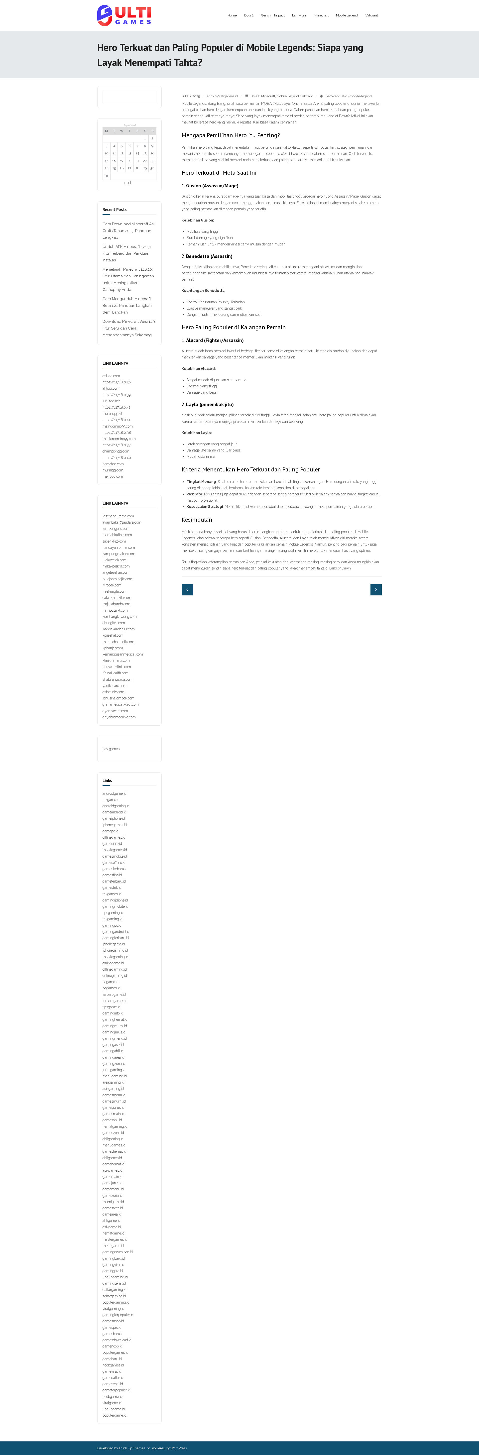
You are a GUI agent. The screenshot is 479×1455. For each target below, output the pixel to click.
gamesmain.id (113, 1114)
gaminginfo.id (113, 1013)
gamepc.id (111, 831)
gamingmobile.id (115, 906)
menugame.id (113, 1246)
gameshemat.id (114, 1151)
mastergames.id (115, 1239)
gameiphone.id (114, 818)
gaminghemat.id (115, 1019)
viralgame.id (112, 1403)
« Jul (127, 183)
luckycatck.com (114, 560)
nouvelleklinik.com (117, 667)
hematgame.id (113, 1233)
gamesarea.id (113, 1208)
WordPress (178, 1448)
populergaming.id (116, 1302)
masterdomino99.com (119, 439)
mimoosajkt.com (115, 610)
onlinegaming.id (115, 976)
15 (144, 153)
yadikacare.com (114, 686)
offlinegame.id (113, 963)
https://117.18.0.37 (116, 445)
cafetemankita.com (117, 598)
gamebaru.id (112, 1359)
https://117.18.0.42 (116, 407)
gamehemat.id (113, 1164)
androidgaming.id (116, 806)
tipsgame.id (111, 1007)
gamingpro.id (113, 1271)
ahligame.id (111, 1221)
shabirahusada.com (117, 679)
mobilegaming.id (115, 957)
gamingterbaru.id (116, 938)
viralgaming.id (113, 1309)
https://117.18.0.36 (117, 382)
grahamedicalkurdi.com (121, 704)
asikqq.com (111, 376)
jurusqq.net (111, 401)
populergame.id (114, 1415)
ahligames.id (112, 1158)
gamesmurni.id (114, 1101)
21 (137, 161)
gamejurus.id (112, 1183)
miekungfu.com (114, 591)
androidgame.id (114, 793)
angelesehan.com (116, 572)
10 (106, 153)
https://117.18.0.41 (116, 420)
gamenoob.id (112, 1346)
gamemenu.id (113, 1189)
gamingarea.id (113, 1057)
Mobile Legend (288, 96)
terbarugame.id (114, 995)
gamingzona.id (114, 1064)
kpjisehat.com (113, 635)
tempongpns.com (116, 529)
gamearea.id (112, 1214)
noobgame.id (112, 1397)
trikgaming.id (112, 919)
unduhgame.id (114, 1409)
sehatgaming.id (114, 1296)
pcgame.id (111, 982)
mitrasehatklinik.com (118, 642)
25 (114, 168)
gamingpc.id (112, 925)
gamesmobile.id (115, 856)
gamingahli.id (113, 1051)
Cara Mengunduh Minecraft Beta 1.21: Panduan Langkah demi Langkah (127, 306)
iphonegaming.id (115, 950)
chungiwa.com (114, 623)
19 (121, 161)
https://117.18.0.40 (117, 458)
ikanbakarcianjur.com (119, 629)
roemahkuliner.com (117, 535)
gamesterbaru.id (115, 869)
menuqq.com (113, 476)
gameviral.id (112, 1371)
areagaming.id (113, 1082)
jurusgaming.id (114, 1070)
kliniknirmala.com (116, 661)
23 (152, 161)
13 (129, 153)
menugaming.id (115, 1076)
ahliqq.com (111, 388)
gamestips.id (112, 875)
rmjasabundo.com (116, 604)
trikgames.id (112, 894)
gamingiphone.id (115, 900)
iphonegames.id (115, 825)
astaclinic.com (113, 692)
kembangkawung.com (120, 617)
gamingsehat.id (114, 1283)
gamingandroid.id (116, 932)
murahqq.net (112, 414)
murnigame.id (113, 1202)
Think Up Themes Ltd (134, 1448)
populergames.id (115, 1352)
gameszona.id (113, 1133)
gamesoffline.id (114, 863)
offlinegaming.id (115, 969)
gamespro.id (112, 1328)
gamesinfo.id (112, 844)
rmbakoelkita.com (116, 566)
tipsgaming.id (113, 913)
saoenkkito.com (114, 541)
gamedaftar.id (113, 1378)
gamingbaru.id (114, 1258)
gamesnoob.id (113, 1321)
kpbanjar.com (113, 648)
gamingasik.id (113, 1045)
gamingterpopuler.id (118, 1315)
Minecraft (268, 96)
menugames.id (114, 1145)
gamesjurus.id (113, 1108)
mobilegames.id (115, 850)
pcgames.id (111, 988)
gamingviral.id (113, 1265)
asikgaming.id (113, 1089)
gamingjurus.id (114, 1032)
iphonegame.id (114, 944)
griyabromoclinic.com (119, 717)
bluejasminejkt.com (117, 579)
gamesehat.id (113, 1384)
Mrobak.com (112, 585)
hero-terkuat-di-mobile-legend (349, 96)
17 (106, 161)
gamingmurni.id (115, 1026)
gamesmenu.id (114, 1095)
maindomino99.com (118, 426)
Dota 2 (255, 96)
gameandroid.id (114, 812)
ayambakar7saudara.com (122, 522)
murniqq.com (113, 470)
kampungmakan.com (119, 554)
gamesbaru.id (113, 1334)
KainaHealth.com (115, 673)
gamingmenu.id (115, 1038)
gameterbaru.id (114, 881)
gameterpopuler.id (116, 1390)
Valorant (306, 96)
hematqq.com (113, 464)
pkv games (111, 749)
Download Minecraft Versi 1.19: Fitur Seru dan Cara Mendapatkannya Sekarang (129, 328)
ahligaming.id (113, 1139)
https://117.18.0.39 (116, 395)
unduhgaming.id (115, 1277)
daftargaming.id (114, 1290)
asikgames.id (112, 1170)
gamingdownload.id (118, 1252)
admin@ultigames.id (222, 96)
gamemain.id (112, 1177)
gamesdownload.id (117, 1340)
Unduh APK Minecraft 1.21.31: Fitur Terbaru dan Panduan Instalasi (127, 253)
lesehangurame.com (118, 516)
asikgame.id (112, 1227)
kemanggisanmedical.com (123, 654)
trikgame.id (111, 800)
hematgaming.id (115, 1126)
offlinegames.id (114, 837)
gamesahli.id (112, 1120)
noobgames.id (113, 1365)
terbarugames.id (115, 1001)
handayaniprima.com (119, 548)
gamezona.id (112, 1196)
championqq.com (116, 451)
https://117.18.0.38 (117, 433)
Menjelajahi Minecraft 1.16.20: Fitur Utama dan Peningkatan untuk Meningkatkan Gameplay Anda (128, 279)
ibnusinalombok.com (118, 698)
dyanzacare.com (115, 711)
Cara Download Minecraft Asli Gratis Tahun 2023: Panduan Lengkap (129, 231)
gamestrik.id (112, 888)
